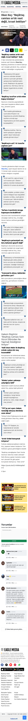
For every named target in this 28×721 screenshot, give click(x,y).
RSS (4, 714)
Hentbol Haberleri (6, 682)
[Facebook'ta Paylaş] (7, 50)
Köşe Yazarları (18, 674)
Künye (16, 692)
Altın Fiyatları (5, 697)
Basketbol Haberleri (7, 680)
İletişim (16, 697)
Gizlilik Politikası (19, 695)
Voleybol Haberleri (6, 685)
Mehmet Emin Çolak (11, 551)
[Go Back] (24, 718)
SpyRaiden (9, 562)
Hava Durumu (5, 701)
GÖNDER (14, 541)
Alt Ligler (16, 687)
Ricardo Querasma (11, 588)
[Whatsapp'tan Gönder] (16, 50)
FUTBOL (3, 6)
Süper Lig (12, 12)
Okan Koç (4, 169)
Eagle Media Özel (19, 676)
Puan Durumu (5, 706)
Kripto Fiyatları (5, 699)
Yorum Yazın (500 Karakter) (8, 527)
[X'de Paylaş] (12, 50)
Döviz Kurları (5, 695)
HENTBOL (18, 6)
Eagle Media (5, 12)
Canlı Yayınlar (5, 689)
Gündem (16, 678)
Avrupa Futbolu (5, 687)
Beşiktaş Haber (5, 674)
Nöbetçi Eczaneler (6, 703)
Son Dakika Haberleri (20, 699)
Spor (15, 680)
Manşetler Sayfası (6, 692)
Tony (7, 576)
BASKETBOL (10, 6)
